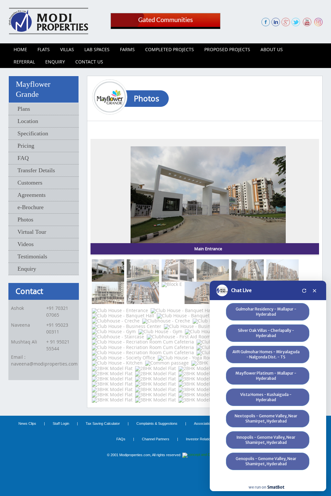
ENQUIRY (55, 62)
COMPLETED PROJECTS (169, 49)
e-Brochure (30, 207)
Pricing (25, 145)
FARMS (127, 49)
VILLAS (67, 49)
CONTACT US (89, 62)
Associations (204, 423)
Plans (23, 109)
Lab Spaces (97, 49)
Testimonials (32, 256)
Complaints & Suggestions (156, 423)
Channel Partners (155, 439)
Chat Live (241, 290)
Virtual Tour (31, 232)
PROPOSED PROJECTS (227, 49)
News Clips (27, 423)
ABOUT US (272, 49)
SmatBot (275, 487)
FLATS (43, 49)
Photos (25, 219)
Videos (25, 244)
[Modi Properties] (48, 20)
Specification (32, 133)
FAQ (23, 158)
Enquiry (26, 268)
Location (27, 121)
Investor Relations (200, 439)
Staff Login (61, 423)
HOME (20, 49)
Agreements (31, 195)
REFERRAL (24, 62)
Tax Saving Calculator (103, 423)
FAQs (120, 439)
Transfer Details (36, 170)
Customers (29, 182)
